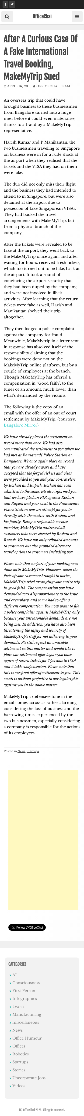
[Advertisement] (43, 840)
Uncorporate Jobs (29, 1077)
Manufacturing (26, 1014)
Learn (18, 1006)
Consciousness (26, 982)
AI (14, 974)
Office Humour (27, 1038)
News (21, 751)
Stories (18, 1070)
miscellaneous (25, 1022)
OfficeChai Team (53, 86)
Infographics (24, 998)
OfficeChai (42, 16)
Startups (33, 751)
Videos (18, 1085)
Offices (18, 1046)
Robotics (20, 1054)
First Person (23, 990)
